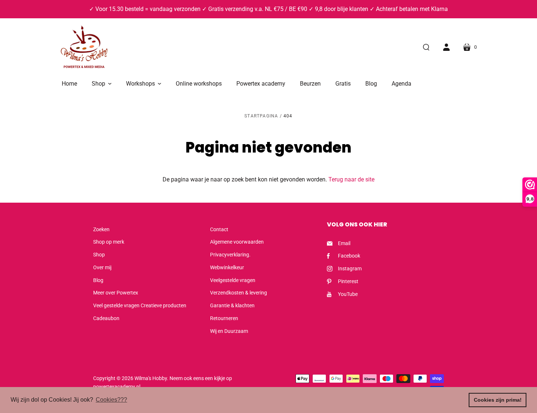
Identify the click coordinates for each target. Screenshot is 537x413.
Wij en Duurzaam (229, 331)
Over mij (102, 267)
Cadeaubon (106, 318)
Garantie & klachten (232, 305)
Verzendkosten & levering (238, 293)
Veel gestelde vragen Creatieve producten (139, 305)
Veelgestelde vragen (232, 280)
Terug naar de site (351, 179)
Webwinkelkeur (227, 267)
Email (344, 243)
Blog (98, 280)
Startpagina (261, 116)
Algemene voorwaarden (237, 242)
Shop (99, 255)
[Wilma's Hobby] (84, 48)
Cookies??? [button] (111, 400)
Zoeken (101, 229)
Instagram (350, 268)
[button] (101, 83)
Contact (219, 229)
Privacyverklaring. (230, 255)
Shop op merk (108, 242)
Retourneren (224, 318)
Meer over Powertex (115, 293)
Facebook (349, 256)
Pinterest (348, 281)
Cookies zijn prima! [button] (498, 400)
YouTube (348, 294)
